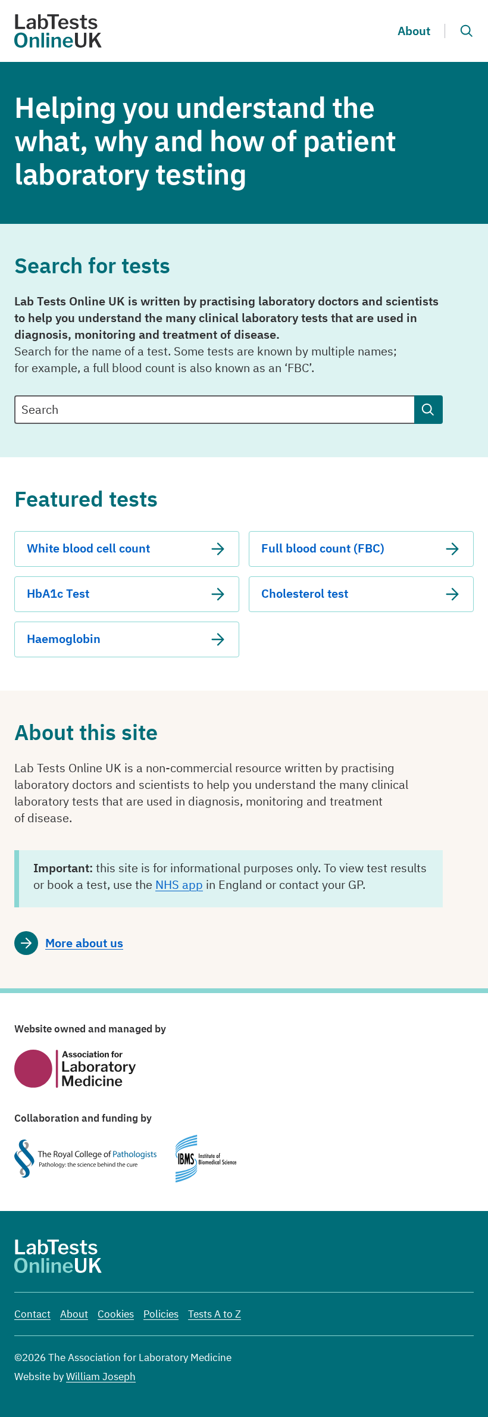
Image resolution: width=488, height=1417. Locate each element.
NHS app (179, 884)
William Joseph (101, 1376)
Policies (161, 1314)
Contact (32, 1314)
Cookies (116, 1314)
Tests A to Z (214, 1314)
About (414, 31)
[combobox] (214, 409)
